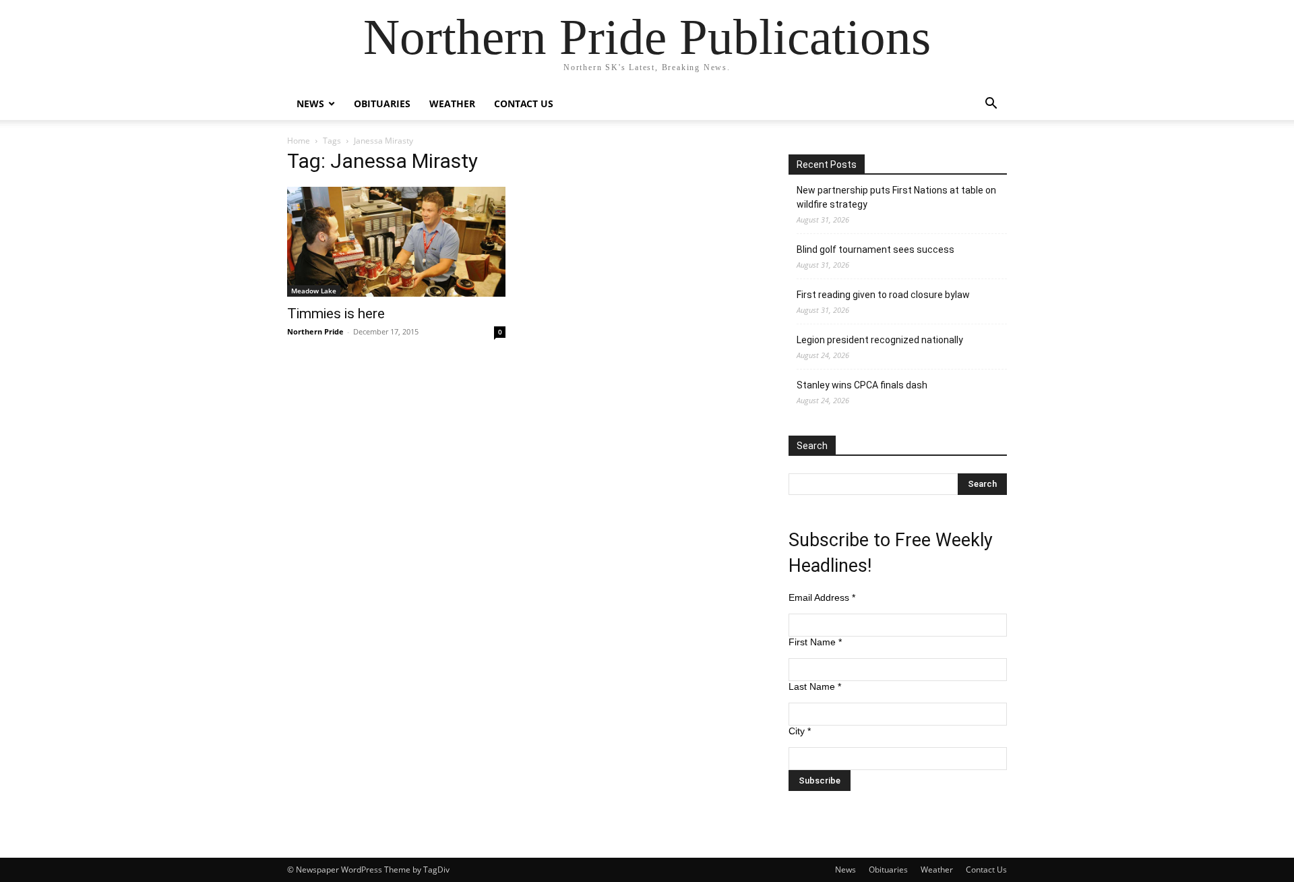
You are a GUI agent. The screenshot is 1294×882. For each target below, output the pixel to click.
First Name (815, 642)
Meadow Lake (313, 290)
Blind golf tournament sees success (875, 249)
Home (298, 140)
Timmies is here (336, 313)
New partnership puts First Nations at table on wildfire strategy (896, 197)
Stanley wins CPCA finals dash (862, 385)
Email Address (822, 597)
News (310, 103)
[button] (991, 104)
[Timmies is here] (396, 242)
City (800, 731)
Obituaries (382, 103)
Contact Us (523, 103)
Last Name (815, 686)
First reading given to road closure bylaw (883, 294)
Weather (452, 103)
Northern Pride (315, 331)
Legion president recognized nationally (880, 339)
